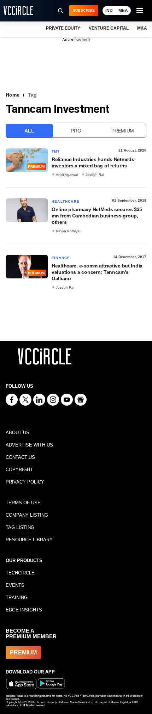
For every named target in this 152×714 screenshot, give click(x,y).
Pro (76, 131)
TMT (56, 151)
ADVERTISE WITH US (29, 445)
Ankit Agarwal (67, 175)
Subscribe (84, 10)
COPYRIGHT (19, 469)
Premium (122, 131)
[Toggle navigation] (139, 10)
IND (109, 10)
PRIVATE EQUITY (63, 28)
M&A (142, 28)
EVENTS (15, 585)
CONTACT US (20, 457)
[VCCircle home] (18, 10)
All (29, 131)
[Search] (60, 10)
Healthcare (66, 201)
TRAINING (17, 597)
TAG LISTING (20, 527)
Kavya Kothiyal (68, 231)
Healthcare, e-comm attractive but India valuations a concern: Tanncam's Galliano (97, 272)
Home (12, 95)
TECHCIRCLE (20, 572)
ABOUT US (17, 432)
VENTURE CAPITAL (108, 28)
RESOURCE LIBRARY (29, 539)
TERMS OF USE (23, 502)
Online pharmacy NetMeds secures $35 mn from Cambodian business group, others (97, 216)
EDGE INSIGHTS (24, 610)
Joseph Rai (95, 175)
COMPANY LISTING (27, 515)
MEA (123, 10)
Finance (61, 258)
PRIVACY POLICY (25, 482)
